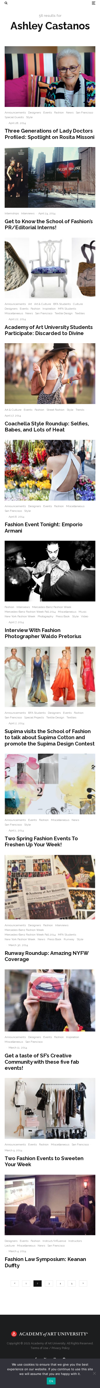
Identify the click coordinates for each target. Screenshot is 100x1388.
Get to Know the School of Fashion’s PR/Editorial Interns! (49, 224)
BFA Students (62, 304)
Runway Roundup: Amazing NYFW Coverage (46, 956)
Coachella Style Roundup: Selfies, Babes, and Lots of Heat (47, 426)
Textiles (80, 313)
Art (30, 304)
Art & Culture (42, 304)
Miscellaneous (14, 313)
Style (29, 117)
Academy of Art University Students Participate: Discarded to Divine (49, 330)
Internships (12, 213)
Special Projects (34, 717)
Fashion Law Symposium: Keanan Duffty (45, 1262)
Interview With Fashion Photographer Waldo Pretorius (43, 633)
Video (84, 616)
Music (83, 611)
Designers (34, 112)
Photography (45, 616)
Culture (78, 304)
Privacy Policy (61, 1348)
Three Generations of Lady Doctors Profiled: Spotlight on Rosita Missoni (49, 134)
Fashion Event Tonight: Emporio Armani (44, 527)
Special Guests (14, 117)
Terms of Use (39, 1348)
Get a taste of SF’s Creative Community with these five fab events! (42, 1061)
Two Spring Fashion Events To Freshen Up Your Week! (41, 841)
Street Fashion (55, 409)
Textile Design (64, 313)
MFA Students (67, 308)
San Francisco (84, 112)
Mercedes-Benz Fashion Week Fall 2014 (30, 611)
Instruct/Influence (54, 1241)
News (69, 112)
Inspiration (49, 308)
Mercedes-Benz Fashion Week (51, 607)
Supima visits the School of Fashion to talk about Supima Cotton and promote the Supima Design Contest (50, 737)
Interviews (27, 213)
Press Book (63, 616)
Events (47, 112)
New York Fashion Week (20, 616)
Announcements (15, 112)
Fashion (59, 112)
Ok (51, 1381)
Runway (69, 939)
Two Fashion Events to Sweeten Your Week (44, 1161)
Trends (80, 409)
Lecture (10, 1245)
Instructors (75, 1241)
